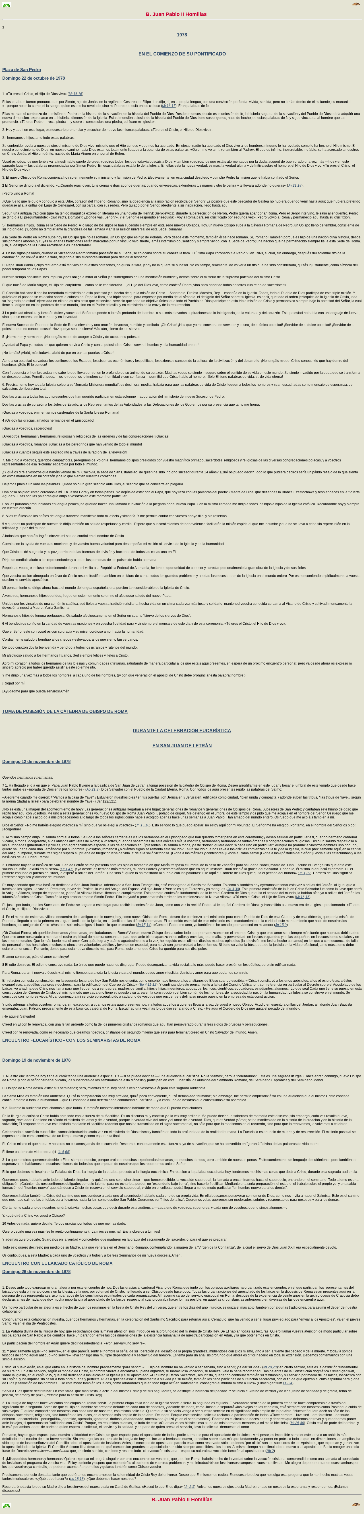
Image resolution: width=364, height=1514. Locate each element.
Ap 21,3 (92, 789)
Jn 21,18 (294, 185)
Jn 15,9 (281, 925)
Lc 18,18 (77, 1479)
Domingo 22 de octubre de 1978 (33, 78)
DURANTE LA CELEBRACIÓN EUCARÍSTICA (182, 730)
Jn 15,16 (142, 825)
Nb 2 (270, 1451)
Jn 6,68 (63, 1152)
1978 (182, 34)
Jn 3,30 (233, 889)
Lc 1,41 (66, 869)
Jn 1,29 (304, 873)
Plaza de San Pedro (21, 69)
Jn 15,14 (143, 925)
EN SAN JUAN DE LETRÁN (182, 745)
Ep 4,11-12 (148, 985)
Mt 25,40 (297, 1423)
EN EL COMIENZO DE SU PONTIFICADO (182, 53)
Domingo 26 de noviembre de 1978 (36, 1271)
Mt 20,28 (270, 1367)
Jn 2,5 (189, 1487)
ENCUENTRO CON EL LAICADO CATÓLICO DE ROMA (57, 1263)
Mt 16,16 (75, 94)
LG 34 (287, 1383)
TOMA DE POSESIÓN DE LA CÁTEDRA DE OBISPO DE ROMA (65, 711)
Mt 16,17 (168, 106)
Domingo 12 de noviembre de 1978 (36, 761)
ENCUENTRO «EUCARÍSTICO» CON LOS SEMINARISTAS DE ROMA (71, 1040)
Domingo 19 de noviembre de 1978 (36, 1060)
